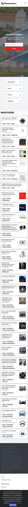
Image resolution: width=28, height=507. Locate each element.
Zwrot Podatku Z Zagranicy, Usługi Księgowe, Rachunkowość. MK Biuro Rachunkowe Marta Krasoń (10, 227)
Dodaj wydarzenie (6, 480)
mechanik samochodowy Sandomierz (10, 455)
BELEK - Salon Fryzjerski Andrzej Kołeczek (8, 151)
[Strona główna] (9, 3)
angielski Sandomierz (6, 470)
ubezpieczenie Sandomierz (17, 461)
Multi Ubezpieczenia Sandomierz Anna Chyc (8, 193)
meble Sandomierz (20, 459)
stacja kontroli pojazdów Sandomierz (9, 448)
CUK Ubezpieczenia (7, 204)
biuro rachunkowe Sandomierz (8, 450)
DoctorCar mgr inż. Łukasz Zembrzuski (9, 323)
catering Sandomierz (6, 468)
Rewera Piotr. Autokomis (9, 431)
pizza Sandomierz (5, 465)
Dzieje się (3, 487)
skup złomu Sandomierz (6, 457)
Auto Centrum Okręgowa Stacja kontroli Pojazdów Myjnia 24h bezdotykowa (9, 360)
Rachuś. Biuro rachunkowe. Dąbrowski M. (9, 252)
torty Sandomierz (18, 463)
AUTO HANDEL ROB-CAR (8, 410)
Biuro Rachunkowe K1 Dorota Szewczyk (8, 240)
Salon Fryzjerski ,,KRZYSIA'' (9, 118)
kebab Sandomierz (14, 465)
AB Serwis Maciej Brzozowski (7, 348)
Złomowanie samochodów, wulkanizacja (9, 399)
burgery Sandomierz (16, 468)
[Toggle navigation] (25, 3)
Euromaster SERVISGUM (8, 276)
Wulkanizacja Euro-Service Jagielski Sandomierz (9, 287)
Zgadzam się (13, 505)
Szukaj (14, 48)
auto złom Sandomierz (18, 457)
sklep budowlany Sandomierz (8, 459)
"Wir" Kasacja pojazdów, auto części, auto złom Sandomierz (9, 387)
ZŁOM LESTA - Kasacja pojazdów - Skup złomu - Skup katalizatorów (9, 374)
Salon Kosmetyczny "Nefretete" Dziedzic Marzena (8, 129)
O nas (2, 477)
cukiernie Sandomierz (17, 466)
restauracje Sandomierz (6, 446)
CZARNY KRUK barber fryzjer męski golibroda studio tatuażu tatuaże (12, 184)
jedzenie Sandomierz (6, 466)
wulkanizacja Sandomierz (7, 453)
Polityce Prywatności (15, 503)
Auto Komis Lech (6, 420)
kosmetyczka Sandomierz (7, 463)
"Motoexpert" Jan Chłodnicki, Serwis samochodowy (7, 299)
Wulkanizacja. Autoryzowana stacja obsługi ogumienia (8, 264)
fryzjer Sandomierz (5, 461)
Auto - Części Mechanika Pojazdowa (9, 311)
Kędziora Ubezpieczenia (9, 214)
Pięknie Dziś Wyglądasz (8, 175)
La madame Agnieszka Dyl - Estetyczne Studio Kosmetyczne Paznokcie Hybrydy (10, 163)
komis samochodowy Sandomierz (9, 452)
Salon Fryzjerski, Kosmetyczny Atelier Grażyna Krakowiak (8, 140)
